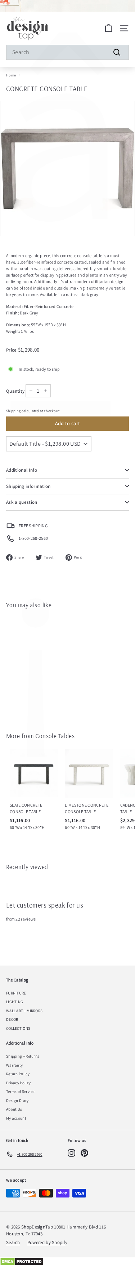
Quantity (15, 391)
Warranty (14, 1065)
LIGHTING (14, 1001)
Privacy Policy (18, 1082)
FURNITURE (16, 993)
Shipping (13, 411)
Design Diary (17, 1100)
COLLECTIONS (18, 1028)
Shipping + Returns (22, 1056)
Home (11, 75)
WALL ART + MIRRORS (24, 1010)
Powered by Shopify (47, 1242)
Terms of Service (20, 1091)
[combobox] (67, 52)
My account (16, 1118)
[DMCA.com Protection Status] (67, 1261)
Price (12, 350)
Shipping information (28, 486)
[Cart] (108, 28)
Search (13, 1242)
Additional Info (21, 470)
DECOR (12, 1019)
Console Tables (55, 736)
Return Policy (18, 1073)
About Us (14, 1109)
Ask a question (21, 502)
